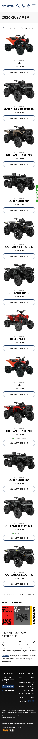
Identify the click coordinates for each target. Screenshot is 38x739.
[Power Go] (19, 730)
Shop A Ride (13, 727)
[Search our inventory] (18, 6)
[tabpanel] (26, 687)
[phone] (23, 6)
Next (29, 594)
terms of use (11, 717)
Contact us (6, 656)
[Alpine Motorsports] (8, 6)
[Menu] (34, 6)
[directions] (28, 6)
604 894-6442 (10, 691)
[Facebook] (29, 701)
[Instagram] (32, 701)
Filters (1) (12, 28)
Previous (10, 594)
